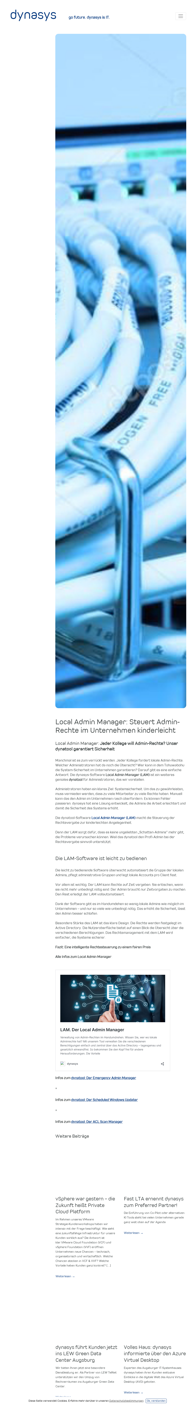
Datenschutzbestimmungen (126, 1400)
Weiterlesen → (65, 1276)
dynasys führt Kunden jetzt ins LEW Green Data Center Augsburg (86, 1353)
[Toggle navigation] (180, 16)
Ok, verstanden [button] (156, 1400)
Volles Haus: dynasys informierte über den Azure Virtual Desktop (155, 1353)
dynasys (33, 14)
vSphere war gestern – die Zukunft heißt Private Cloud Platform (85, 1205)
